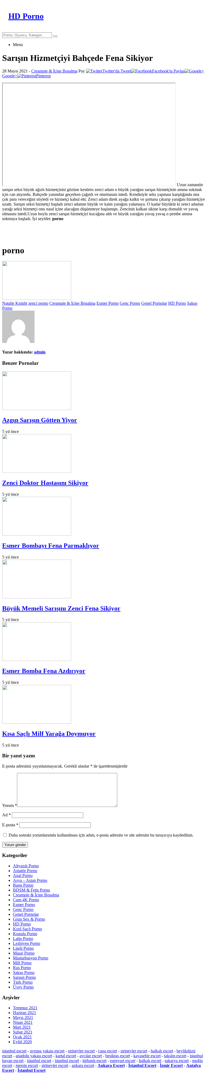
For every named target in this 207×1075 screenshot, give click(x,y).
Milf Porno (22, 962)
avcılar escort (91, 1055)
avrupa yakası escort (47, 1051)
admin (40, 352)
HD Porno (177, 303)
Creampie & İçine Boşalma (54, 71)
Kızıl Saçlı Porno (27, 929)
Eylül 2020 (22, 1041)
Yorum (9, 805)
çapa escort (107, 1051)
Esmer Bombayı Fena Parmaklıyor (50, 545)
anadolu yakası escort (34, 1055)
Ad (6, 815)
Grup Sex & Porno (29, 919)
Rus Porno (22, 967)
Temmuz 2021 (25, 1007)
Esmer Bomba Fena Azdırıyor (43, 670)
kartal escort (66, 1055)
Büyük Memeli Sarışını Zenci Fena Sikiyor (61, 608)
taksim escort (175, 1055)
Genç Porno (130, 303)
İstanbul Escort (142, 1065)
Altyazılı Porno (26, 866)
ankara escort (83, 1065)
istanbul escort (14, 1051)
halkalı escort (162, 1051)
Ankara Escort (111, 1065)
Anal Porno (23, 875)
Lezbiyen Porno (26, 943)
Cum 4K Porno (26, 899)
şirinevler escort (81, 1051)
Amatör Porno (25, 870)
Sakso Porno (23, 972)
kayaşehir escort (147, 1055)
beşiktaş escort (117, 1055)
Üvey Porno (23, 987)
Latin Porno (23, 938)
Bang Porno (23, 885)
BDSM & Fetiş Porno (31, 890)
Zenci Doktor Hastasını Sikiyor (45, 482)
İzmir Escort (171, 1065)
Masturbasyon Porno (30, 958)
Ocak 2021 (22, 1037)
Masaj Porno (23, 953)
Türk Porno (23, 982)
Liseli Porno (23, 948)
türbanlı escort (94, 1060)
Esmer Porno (107, 303)
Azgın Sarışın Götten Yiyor (39, 420)
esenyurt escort (122, 1060)
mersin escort (27, 1065)
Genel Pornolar (154, 303)
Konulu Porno (25, 933)
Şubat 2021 (22, 1032)
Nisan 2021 (23, 1022)
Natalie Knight (14, 303)
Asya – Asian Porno (30, 880)
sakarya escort (177, 1060)
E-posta (10, 825)
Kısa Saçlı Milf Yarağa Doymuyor (49, 733)
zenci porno (38, 303)
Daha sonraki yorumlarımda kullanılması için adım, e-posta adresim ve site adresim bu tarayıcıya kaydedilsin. (101, 835)
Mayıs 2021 (23, 1017)
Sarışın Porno (24, 977)
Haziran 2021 (24, 1012)
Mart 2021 (22, 1027)
